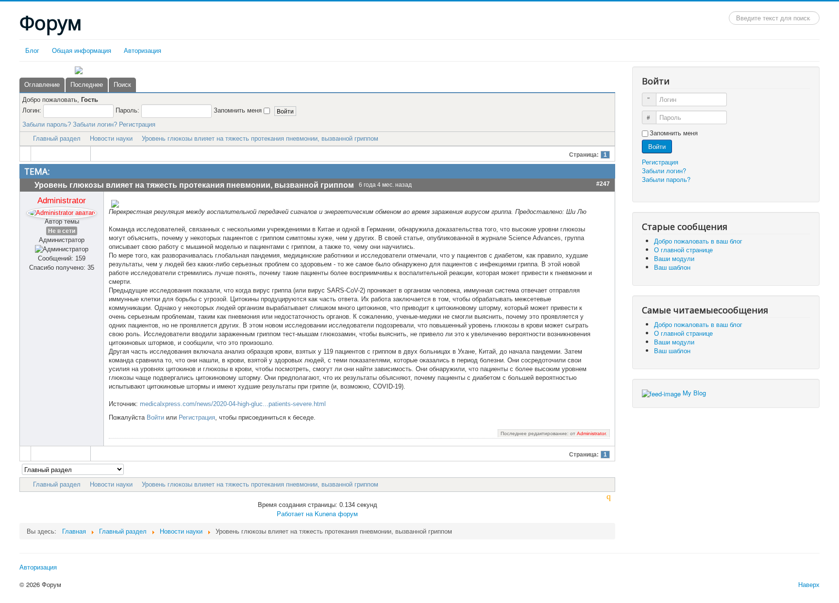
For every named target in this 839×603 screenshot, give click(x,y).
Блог (32, 50)
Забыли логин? (95, 124)
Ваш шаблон (672, 267)
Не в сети (61, 231)
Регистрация (137, 124)
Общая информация (81, 50)
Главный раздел (57, 138)
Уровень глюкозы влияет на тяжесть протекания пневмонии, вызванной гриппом (260, 138)
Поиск (122, 84)
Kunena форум (336, 513)
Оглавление (42, 84)
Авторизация (142, 50)
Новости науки (111, 138)
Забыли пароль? (46, 124)
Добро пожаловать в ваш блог (698, 240)
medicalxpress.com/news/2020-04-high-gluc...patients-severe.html (233, 403)
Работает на (295, 513)
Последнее (86, 84)
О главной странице (683, 249)
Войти (155, 417)
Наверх (809, 584)
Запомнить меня (674, 133)
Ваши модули (674, 258)
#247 (603, 183)
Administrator (61, 200)
